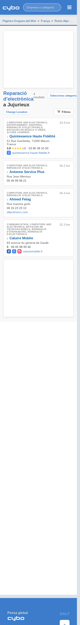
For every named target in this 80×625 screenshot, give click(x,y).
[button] (42, 7)
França (45, 20)
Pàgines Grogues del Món (19, 20)
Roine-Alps (62, 20)
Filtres (66, 112)
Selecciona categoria (63, 95)
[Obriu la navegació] (69, 7)
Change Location (16, 112)
